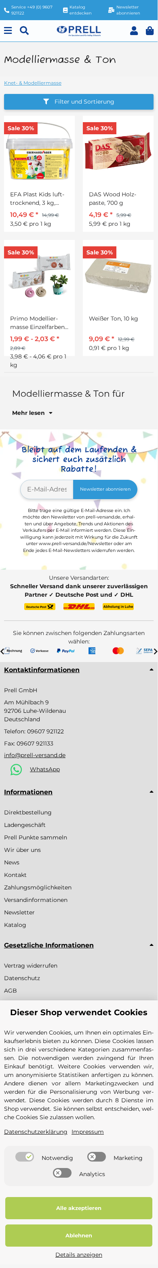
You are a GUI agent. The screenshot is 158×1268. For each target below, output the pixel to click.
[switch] (24, 1157)
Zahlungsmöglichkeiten (38, 887)
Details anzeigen (78, 1254)
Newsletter (19, 912)
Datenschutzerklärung (35, 1131)
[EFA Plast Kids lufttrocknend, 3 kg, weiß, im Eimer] (39, 151)
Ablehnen (78, 1235)
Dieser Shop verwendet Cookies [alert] (78, 1012)
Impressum (88, 1131)
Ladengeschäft (25, 825)
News (11, 862)
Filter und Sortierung (83, 101)
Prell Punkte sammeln (35, 837)
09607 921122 (45, 731)
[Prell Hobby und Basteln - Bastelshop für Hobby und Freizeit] (79, 30)
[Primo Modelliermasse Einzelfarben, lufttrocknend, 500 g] (39, 275)
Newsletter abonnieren (105, 489)
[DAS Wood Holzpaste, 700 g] (118, 151)
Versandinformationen (35, 900)
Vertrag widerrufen (30, 965)
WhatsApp (45, 769)
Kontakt (15, 875)
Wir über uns (22, 850)
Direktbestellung (28, 812)
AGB (10, 990)
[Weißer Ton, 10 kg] (118, 275)
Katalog (15, 925)
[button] (134, 30)
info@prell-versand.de (34, 755)
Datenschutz (22, 978)
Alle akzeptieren (78, 1208)
